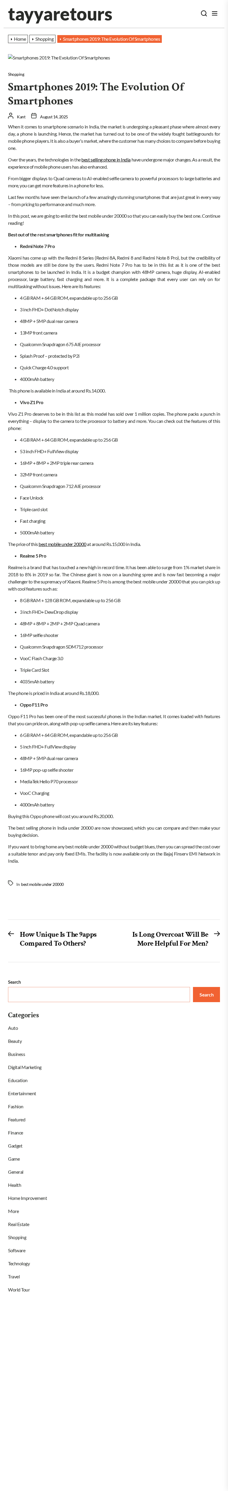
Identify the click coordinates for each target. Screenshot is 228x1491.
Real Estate (18, 1224)
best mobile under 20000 (62, 544)
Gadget (15, 1145)
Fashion (15, 1106)
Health (14, 1185)
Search (14, 982)
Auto (13, 1028)
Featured (16, 1119)
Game (14, 1159)
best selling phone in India (105, 159)
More (13, 1211)
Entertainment (22, 1093)
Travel (14, 1276)
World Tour (19, 1289)
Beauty (15, 1041)
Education (18, 1080)
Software (16, 1250)
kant (21, 116)
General (15, 1172)
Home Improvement (27, 1198)
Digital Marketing (25, 1067)
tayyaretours (60, 13)
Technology (19, 1263)
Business (16, 1054)
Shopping (16, 74)
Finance (15, 1132)
